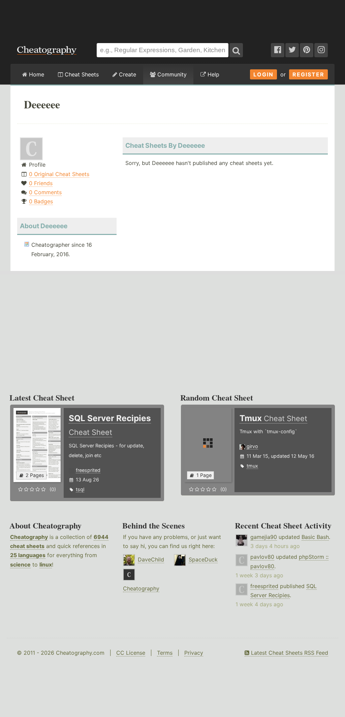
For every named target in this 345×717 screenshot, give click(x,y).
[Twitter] (292, 50)
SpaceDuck (203, 559)
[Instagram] (321, 50)
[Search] (236, 50)
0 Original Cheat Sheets (59, 174)
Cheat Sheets (81, 74)
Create (126, 74)
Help (212, 74)
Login (263, 74)
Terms (164, 652)
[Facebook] (277, 50)
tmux (252, 466)
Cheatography (29, 537)
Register (308, 74)
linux (45, 564)
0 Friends (41, 183)
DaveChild (151, 559)
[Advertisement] (172, 18)
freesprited (88, 470)
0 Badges (41, 201)
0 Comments (45, 192)
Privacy (193, 652)
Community (171, 74)
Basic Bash (315, 537)
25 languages (27, 555)
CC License (130, 652)
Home (35, 74)
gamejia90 (263, 537)
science (20, 564)
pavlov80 (262, 556)
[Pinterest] (306, 50)
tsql (80, 489)
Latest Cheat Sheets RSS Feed (288, 652)
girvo (252, 446)
